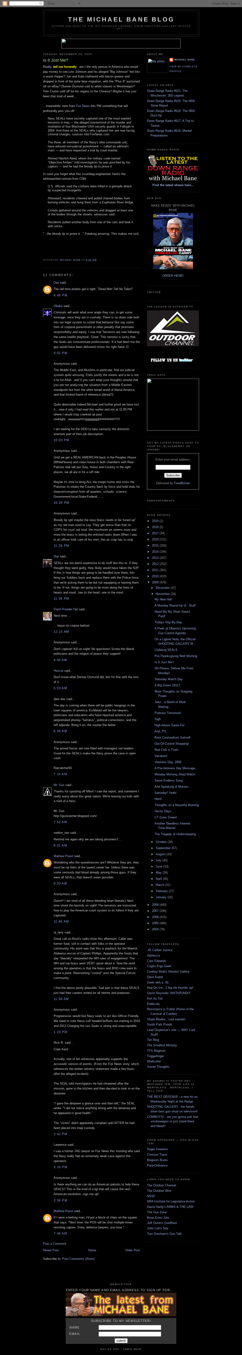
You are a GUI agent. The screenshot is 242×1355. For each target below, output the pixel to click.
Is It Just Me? (164, 662)
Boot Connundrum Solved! (172, 737)
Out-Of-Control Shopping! (172, 743)
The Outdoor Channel (161, 1185)
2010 (156, 576)
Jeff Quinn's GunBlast (162, 1223)
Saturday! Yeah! (166, 793)
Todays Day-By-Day (168, 622)
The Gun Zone (157, 1212)
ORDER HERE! (173, 276)
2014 (156, 551)
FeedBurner (182, 483)
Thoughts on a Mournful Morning (177, 805)
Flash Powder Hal (66, 609)
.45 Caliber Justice (160, 950)
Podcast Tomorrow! (168, 713)
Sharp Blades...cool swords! (166, 1019)
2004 (156, 929)
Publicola (153, 1004)
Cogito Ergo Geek (159, 966)
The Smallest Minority (162, 1045)
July (159, 860)
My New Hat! (163, 599)
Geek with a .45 (158, 982)
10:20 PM (61, 502)
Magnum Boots (157, 1160)
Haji (56, 556)
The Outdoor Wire (159, 1191)
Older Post (132, 1250)
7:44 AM (60, 1233)
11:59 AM (61, 999)
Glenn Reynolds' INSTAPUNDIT (168, 993)
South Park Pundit (159, 1024)
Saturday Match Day (169, 679)
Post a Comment (54, 1243)
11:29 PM (61, 545)
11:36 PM (61, 598)
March (160, 885)
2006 (156, 917)
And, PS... (162, 731)
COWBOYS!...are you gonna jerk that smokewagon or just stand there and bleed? (172, 1121)
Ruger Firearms (157, 1149)
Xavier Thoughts (158, 1067)
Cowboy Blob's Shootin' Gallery (168, 971)
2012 (156, 564)
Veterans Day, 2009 (168, 762)
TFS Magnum (156, 1050)
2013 (156, 558)
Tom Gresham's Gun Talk (164, 1233)
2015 (156, 545)
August (161, 854)
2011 (156, 570)
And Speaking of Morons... (173, 786)
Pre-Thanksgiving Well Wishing (176, 656)
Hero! (158, 799)
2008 (156, 904)
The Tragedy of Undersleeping (175, 834)
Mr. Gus (59, 785)
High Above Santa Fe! (170, 725)
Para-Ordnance (157, 1165)
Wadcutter (154, 1061)
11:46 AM (61, 921)
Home (92, 1250)
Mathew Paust (63, 856)
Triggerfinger (155, 1056)
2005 (156, 923)
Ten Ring (153, 1040)
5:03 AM (60, 688)
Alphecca (153, 955)
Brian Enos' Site (158, 1217)
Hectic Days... (164, 811)
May (159, 872)
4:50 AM (60, 660)
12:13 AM (61, 631)
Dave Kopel (155, 977)
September (164, 848)
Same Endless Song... (170, 780)
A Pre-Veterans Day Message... (176, 768)
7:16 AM (60, 774)
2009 (156, 582)
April (159, 879)
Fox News (83, 106)
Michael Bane (184, 59)
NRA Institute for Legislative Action (171, 1201)
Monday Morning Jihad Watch (175, 774)
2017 (156, 533)
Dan (56, 282)
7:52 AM (60, 822)
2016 (156, 539)
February (162, 891)
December (163, 588)
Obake (58, 306)
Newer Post (51, 1250)
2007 (156, 911)
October (162, 842)
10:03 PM (61, 440)
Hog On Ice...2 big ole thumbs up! (170, 987)
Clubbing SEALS (166, 650)
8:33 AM (60, 883)
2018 (156, 527)
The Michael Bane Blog (121, 19)
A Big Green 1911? (167, 685)
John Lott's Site (157, 1228)
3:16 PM (60, 1167)
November (163, 594)
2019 (156, 521)
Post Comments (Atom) (78, 1259)
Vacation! (161, 756)
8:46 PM (60, 295)
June (159, 866)
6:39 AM (60, 731)
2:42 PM (60, 1134)
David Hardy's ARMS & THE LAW (170, 1207)
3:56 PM (60, 1200)
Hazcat (58, 670)
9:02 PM (60, 353)
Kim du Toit (155, 998)
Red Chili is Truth (166, 750)
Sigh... (159, 719)
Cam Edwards (156, 961)
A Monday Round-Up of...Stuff (175, 605)
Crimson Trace (157, 1154)
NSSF (151, 1196)
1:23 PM (60, 1032)
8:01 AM (60, 845)
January (162, 897)
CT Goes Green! (166, 817)
